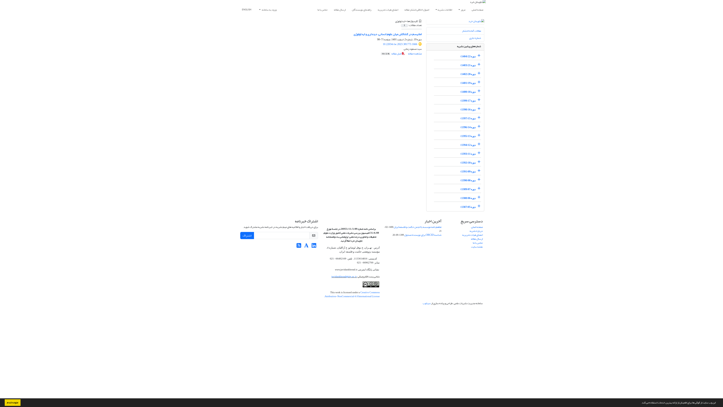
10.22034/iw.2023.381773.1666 (400, 44)
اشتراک (247, 235)
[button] (640, 403)
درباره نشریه (476, 230)
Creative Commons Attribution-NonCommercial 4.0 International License (352, 294)
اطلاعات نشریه (445, 9)
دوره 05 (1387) (468, 207)
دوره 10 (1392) (468, 162)
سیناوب (427, 303)
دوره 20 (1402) (468, 74)
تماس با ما (322, 9)
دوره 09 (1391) (468, 171)
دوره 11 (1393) (468, 153)
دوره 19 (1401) (468, 83)
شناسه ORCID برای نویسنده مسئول (423, 234)
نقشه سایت (477, 246)
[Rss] (299, 246)
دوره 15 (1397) (468, 118)
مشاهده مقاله (415, 53)
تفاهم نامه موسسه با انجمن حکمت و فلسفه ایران (418, 227)
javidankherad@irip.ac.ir (344, 276)
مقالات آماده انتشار (471, 30)
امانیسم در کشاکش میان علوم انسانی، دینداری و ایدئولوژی (388, 34)
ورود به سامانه (269, 9)
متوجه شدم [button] (12, 402)
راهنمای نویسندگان (361, 9)
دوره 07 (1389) (468, 189)
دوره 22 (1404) (468, 56)
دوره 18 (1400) (468, 91)
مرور (463, 9)
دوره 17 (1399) (468, 100)
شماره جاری (475, 38)
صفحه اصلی (477, 9)
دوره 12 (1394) (468, 145)
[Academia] (306, 246)
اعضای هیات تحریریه (388, 9)
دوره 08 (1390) (468, 180)
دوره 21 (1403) (468, 65)
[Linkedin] (314, 246)
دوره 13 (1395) (468, 136)
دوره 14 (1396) (468, 127)
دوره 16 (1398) (468, 109)
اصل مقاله (392, 53)
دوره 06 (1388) (468, 198)
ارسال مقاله (340, 9)
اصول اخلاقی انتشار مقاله (416, 9)
